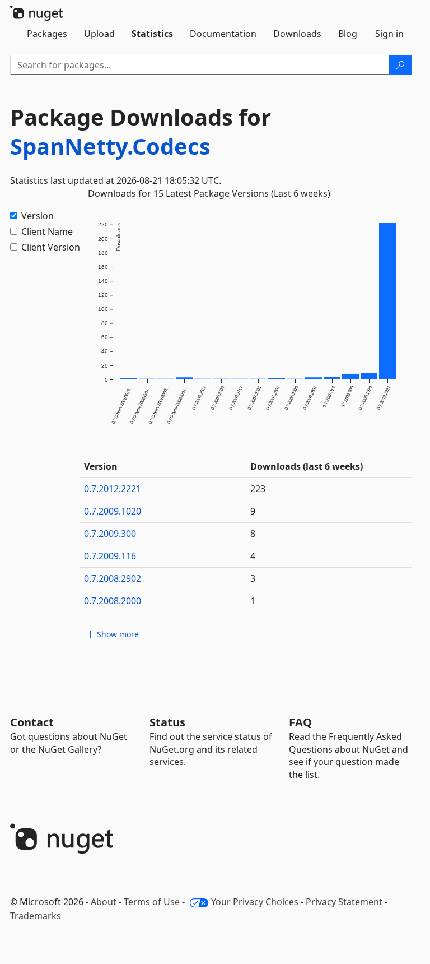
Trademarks (35, 916)
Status (167, 722)
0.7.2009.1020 (112, 511)
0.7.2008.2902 (112, 578)
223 (257, 489)
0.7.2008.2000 (112, 601)
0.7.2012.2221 (112, 489)
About (103, 902)
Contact (32, 722)
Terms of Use (152, 902)
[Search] (400, 65)
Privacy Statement (344, 902)
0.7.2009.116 (110, 556)
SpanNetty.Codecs (110, 146)
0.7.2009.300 (110, 533)
